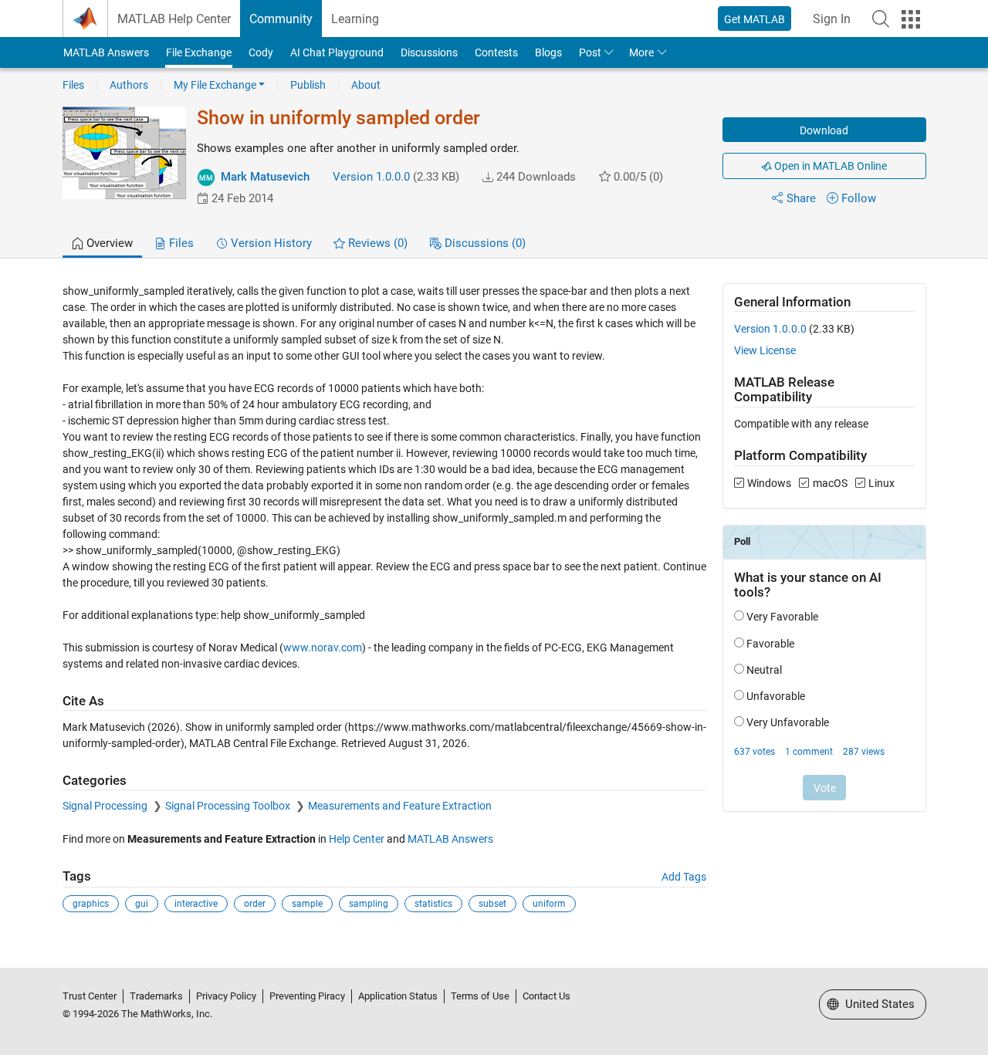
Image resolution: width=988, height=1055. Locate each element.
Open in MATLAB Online (829, 166)
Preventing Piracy (307, 996)
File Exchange (199, 52)
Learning (355, 19)
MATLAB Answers (106, 52)
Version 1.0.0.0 (371, 177)
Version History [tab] (270, 243)
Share (801, 198)
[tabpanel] (494, 609)
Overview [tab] (108, 243)
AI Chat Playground (337, 52)
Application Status (398, 996)
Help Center (356, 839)
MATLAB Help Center (174, 19)
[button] (880, 18)
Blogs (548, 52)
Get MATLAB (754, 19)
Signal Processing (106, 806)
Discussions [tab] (484, 243)
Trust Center (90, 996)
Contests (496, 52)
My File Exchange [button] (215, 84)
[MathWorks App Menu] (911, 19)
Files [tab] (180, 243)
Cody (261, 52)
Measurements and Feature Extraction (400, 806)
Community (281, 19)
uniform (549, 903)
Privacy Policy (226, 996)
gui (141, 903)
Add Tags (683, 877)
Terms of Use (480, 996)
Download (824, 130)
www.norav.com (322, 647)
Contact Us (546, 996)
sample (307, 903)
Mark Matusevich (265, 177)
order (255, 903)
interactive (196, 903)
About (366, 84)
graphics (91, 903)
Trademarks (156, 996)
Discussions (429, 52)
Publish (308, 84)
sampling (368, 903)
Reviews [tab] (376, 243)
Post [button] (590, 52)
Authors (129, 84)
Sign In (832, 19)
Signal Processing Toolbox (229, 806)
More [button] (641, 52)
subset (492, 903)
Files (73, 84)
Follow (858, 198)
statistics (433, 903)
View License (765, 350)
